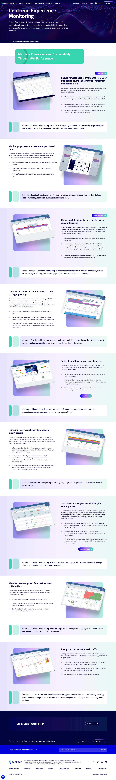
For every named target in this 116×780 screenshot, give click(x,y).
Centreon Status (102, 768)
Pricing (57, 3)
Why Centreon (39, 3)
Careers (50, 768)
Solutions (29, 3)
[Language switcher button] (96, 3)
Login (91, 3)
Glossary (78, 768)
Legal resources (64, 768)
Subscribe (103, 750)
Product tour (91, 723)
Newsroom (39, 768)
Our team (27, 768)
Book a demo (98, 216)
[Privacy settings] (3, 777)
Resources (49, 3)
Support (84, 3)
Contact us (83, 741)
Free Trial (100, 73)
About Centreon (14, 768)
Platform (20, 3)
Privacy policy (103, 774)
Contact (88, 768)
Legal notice (96, 774)
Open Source (76, 3)
